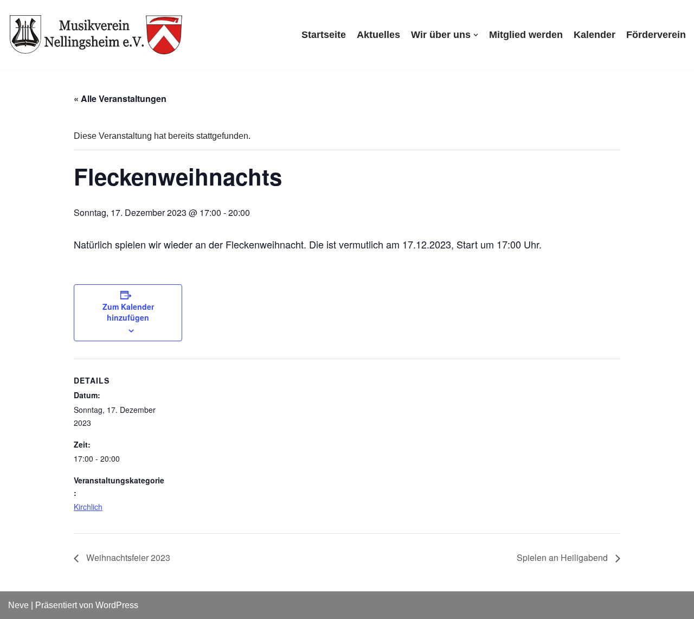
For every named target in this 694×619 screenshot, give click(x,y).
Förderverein (656, 34)
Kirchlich (88, 506)
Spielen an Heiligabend (563, 557)
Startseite (323, 34)
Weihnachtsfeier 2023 (127, 557)
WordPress (116, 605)
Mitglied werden (526, 34)
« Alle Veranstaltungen (120, 98)
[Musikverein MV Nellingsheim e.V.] (96, 35)
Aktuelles (378, 34)
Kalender (594, 34)
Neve (18, 605)
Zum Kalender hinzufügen (128, 312)
